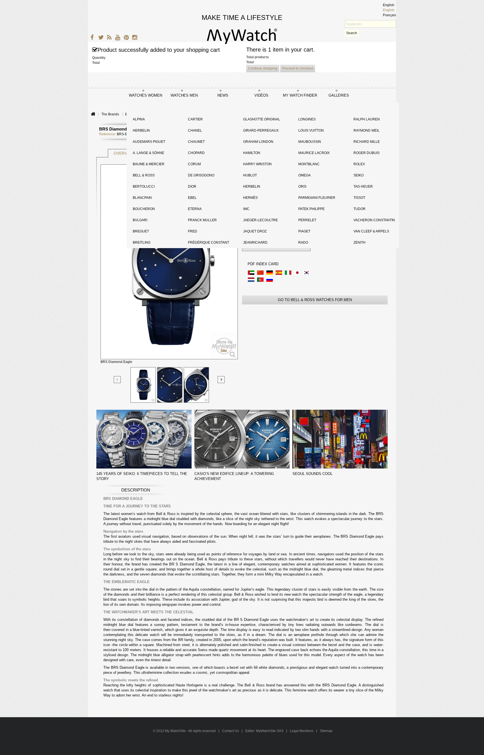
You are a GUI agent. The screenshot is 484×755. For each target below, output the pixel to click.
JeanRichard (255, 242)
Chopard (196, 153)
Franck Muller (202, 220)
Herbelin (141, 130)
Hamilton (251, 153)
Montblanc (309, 164)
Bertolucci (144, 186)
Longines (307, 119)
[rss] (108, 38)
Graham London (258, 142)
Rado (303, 242)
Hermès (250, 198)
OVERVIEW (124, 153)
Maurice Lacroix (314, 153)
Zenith (359, 242)
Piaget (304, 231)
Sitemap (326, 731)
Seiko (358, 175)
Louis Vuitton (311, 130)
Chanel (195, 130)
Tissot (359, 198)
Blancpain (142, 198)
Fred (192, 231)
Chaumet (196, 142)
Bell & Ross (144, 175)
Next (221, 379)
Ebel (192, 198)
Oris (302, 186)
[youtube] (116, 38)
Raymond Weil (366, 130)
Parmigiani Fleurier (316, 198)
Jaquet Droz (255, 231)
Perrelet (307, 220)
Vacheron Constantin (374, 220)
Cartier (195, 119)
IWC (246, 209)
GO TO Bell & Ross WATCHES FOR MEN (315, 300)
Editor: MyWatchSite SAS (264, 731)
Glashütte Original (261, 119)
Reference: (107, 134)
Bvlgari (140, 220)
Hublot (250, 175)
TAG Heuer (363, 186)
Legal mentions (301, 731)
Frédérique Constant (208, 242)
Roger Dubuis (366, 153)
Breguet (141, 231)
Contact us (231, 731)
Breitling (141, 242)
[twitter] (99, 38)
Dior (192, 186)
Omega (304, 175)
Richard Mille (366, 142)
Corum (194, 164)
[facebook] (91, 38)
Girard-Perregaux (261, 130)
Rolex (359, 164)
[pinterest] (125, 38)
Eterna (195, 209)
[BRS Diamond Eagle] (143, 385)
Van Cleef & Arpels (371, 231)
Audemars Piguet (149, 142)
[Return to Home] (93, 114)
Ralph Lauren (366, 119)
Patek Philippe (311, 209)
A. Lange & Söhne (148, 153)
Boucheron (144, 209)
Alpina (139, 119)
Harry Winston (257, 164)
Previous (117, 379)
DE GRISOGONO (201, 175)
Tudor (359, 209)
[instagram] (133, 38)
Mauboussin (309, 142)
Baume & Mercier (148, 164)
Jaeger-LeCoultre (260, 220)
